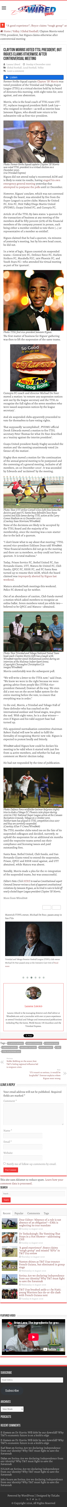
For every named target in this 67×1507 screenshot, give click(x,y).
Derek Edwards (34, 1043)
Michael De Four (28, 1047)
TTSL (58, 1047)
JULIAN (5, 1469)
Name (7, 1130)
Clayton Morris (16, 1043)
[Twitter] (33, 1499)
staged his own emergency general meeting (31, 181)
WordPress (27, 1495)
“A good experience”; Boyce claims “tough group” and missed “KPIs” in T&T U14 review (39, 1250)
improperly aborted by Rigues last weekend (30, 578)
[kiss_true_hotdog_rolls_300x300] (33, 367)
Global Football (29, 31)
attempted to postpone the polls (21, 187)
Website (8, 1153)
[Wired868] (33, 9)
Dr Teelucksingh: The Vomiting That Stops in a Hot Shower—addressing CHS (39, 1236)
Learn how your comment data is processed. (31, 1181)
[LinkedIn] (36, 1499)
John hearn (7, 1479)
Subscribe (12, 1390)
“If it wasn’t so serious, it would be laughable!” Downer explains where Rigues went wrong (44, 1074)
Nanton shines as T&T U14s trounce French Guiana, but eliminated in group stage (42, 1264)
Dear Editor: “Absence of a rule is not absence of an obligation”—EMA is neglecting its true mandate (40, 1222)
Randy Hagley (46, 1047)
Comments (33, 1213)
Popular (18, 1213)
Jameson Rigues (10, 1047)
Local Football (29, 67)
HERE (26, 881)
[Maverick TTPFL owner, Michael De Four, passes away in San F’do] (33, 941)
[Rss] (27, 1499)
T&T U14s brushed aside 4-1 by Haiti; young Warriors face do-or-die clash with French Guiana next (40, 1292)
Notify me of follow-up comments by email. (31, 1164)
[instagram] (39, 1499)
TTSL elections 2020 (11, 1051)
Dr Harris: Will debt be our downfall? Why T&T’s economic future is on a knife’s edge (32, 1434)
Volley (16, 31)
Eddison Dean (51, 1043)
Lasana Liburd (13, 64)
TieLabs (55, 1495)
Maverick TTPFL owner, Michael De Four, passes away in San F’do (33, 916)
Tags (46, 1213)
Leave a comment (15, 70)
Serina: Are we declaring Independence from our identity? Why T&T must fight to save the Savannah (42, 1278)
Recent (7, 1213)
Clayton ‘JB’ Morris (47, 81)
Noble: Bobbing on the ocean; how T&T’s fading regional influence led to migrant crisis (22, 1063)
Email (7, 1142)
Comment (10, 1101)
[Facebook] (30, 1499)
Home (7, 31)
